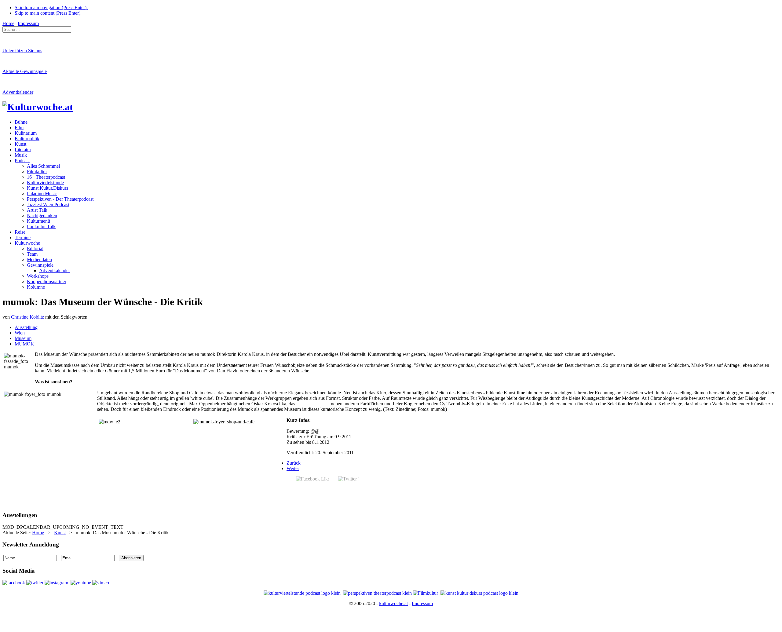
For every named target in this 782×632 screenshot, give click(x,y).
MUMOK (24, 343)
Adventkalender (17, 92)
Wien (20, 332)
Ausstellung (26, 327)
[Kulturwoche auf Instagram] (56, 582)
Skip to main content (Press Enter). (48, 13)
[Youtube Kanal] (100, 582)
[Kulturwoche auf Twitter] (34, 582)
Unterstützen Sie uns (22, 50)
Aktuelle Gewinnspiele (24, 71)
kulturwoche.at (393, 603)
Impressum (422, 603)
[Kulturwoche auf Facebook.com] (13, 582)
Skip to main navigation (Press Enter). (51, 7)
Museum (23, 338)
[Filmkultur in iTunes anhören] (425, 593)
